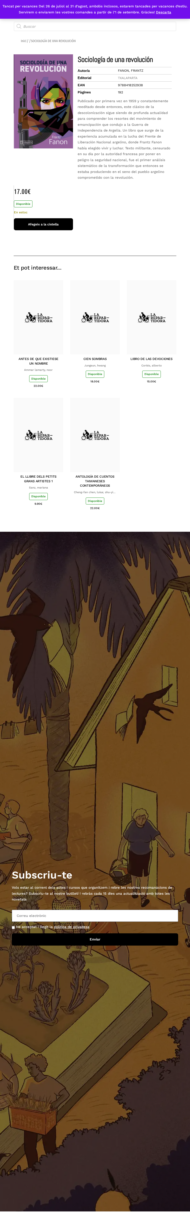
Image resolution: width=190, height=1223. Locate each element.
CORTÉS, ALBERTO (151, 365)
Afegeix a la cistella (43, 224)
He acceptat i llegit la (52, 927)
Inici (23, 41)
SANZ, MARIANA (38, 487)
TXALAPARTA (127, 78)
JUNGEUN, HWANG (95, 365)
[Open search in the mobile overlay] (95, 26)
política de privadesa (71, 927)
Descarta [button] (163, 12)
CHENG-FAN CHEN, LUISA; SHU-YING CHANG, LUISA (95, 492)
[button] (140, 242)
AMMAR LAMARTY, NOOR (38, 370)
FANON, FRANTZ (130, 70)
